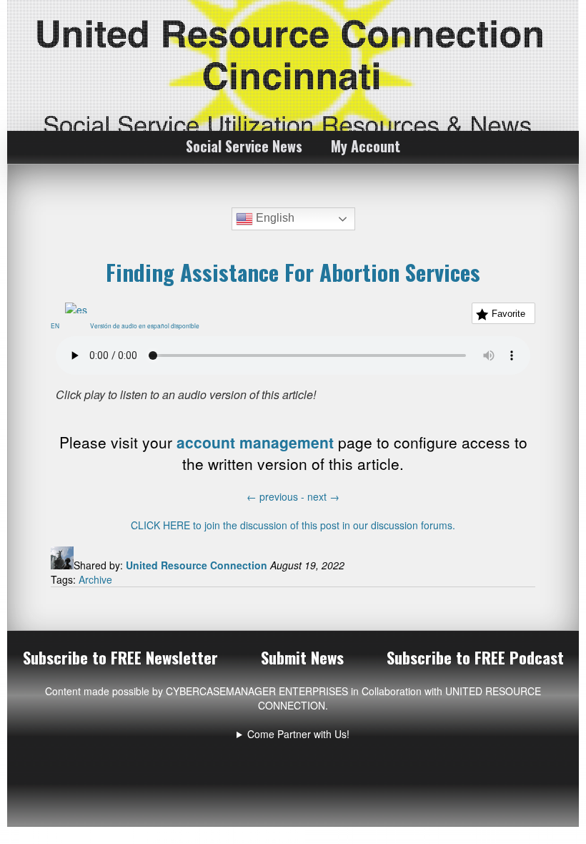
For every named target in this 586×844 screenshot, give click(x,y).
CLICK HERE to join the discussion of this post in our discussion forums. (293, 525)
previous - (277, 496)
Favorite (508, 313)
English (273, 218)
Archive (95, 579)
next (323, 496)
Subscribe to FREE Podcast (475, 657)
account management (255, 442)
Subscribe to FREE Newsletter (120, 657)
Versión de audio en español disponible (147, 325)
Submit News (302, 657)
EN (58, 325)
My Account (365, 146)
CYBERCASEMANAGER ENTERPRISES (257, 691)
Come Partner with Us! (298, 734)
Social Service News (244, 146)
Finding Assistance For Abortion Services (293, 271)
